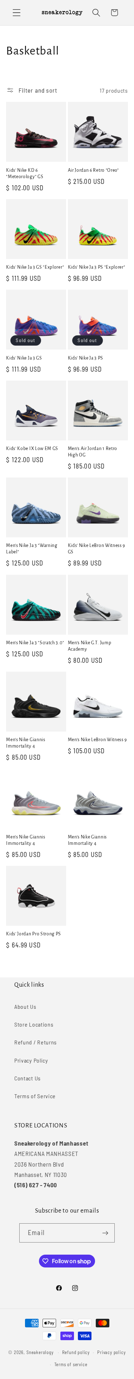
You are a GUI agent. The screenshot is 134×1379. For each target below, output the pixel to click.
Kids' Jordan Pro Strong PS (33, 933)
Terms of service (71, 1364)
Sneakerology (40, 1352)
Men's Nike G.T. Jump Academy (89, 646)
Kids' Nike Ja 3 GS (24, 358)
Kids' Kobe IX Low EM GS (32, 448)
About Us (25, 1006)
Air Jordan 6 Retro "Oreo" (93, 170)
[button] (17, 13)
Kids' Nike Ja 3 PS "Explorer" (96, 267)
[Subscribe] (105, 1233)
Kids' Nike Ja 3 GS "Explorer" (35, 267)
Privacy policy (111, 1352)
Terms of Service (35, 1096)
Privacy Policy (31, 1060)
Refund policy (76, 1352)
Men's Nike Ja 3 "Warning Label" (32, 548)
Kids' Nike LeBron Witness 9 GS (96, 548)
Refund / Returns (35, 1042)
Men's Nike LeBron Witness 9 (97, 739)
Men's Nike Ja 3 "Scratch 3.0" (35, 642)
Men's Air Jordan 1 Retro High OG (93, 452)
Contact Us (27, 1078)
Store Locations (33, 1024)
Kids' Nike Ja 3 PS (85, 358)
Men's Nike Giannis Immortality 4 (25, 743)
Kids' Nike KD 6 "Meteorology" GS (24, 173)
